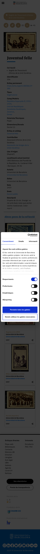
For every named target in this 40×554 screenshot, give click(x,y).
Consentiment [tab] (8, 241)
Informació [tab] (33, 241)
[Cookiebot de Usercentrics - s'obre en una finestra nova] (28, 235)
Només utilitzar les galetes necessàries (20, 317)
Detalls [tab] (21, 241)
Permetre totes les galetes (20, 310)
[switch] (34, 286)
